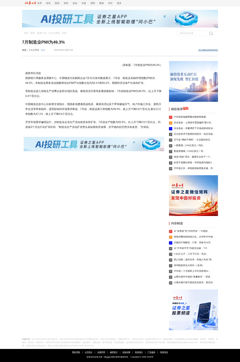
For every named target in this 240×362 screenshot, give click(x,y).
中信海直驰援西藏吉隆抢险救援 (190, 117)
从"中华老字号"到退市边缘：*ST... (191, 248)
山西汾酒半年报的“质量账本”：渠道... (193, 277)
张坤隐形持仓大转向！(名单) (188, 265)
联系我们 (139, 352)
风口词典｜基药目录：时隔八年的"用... (193, 259)
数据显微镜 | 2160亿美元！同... (189, 151)
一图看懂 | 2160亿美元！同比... (189, 145)
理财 (92, 3)
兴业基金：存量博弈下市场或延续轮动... (194, 128)
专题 (83, 3)
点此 (108, 357)
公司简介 (89, 352)
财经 (66, 3)
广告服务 (151, 352)
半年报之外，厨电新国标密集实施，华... (194, 168)
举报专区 (164, 352)
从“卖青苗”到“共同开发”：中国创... (191, 231)
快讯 (48, 3)
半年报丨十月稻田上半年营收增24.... (192, 271)
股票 (57, 3)
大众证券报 (54, 33)
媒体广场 (41, 33)
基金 (75, 3)
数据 (101, 3)
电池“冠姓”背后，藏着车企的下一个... (193, 157)
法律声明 (101, 352)
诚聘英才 (114, 352)
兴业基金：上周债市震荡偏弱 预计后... (193, 122)
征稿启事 (126, 352)
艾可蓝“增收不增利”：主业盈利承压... (193, 140)
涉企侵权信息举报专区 (208, 50)
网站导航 (76, 352)
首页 (39, 3)
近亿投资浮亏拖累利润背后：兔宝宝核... (194, 134)
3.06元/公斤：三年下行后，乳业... (191, 254)
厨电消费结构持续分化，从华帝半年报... (194, 237)
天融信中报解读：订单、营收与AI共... (193, 242)
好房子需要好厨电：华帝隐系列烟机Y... (194, 162)
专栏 (110, 3)
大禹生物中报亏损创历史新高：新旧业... (194, 282)
